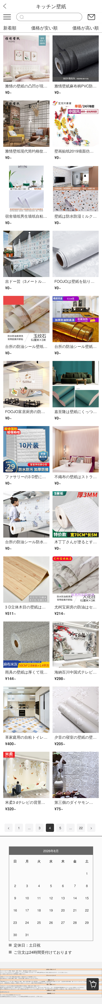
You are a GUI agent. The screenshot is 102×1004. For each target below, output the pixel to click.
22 (81, 827)
